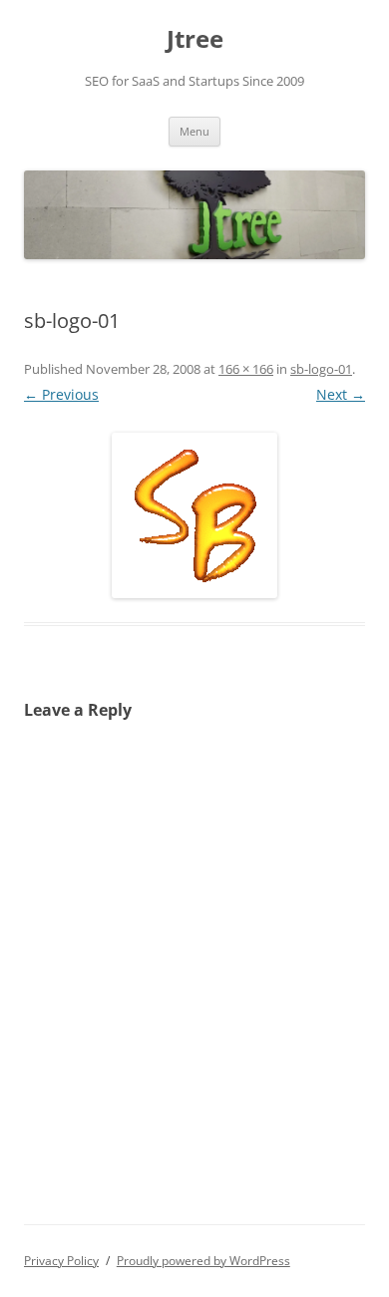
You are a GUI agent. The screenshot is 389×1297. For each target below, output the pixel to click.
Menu (194, 131)
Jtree (195, 39)
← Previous (61, 394)
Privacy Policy (61, 1260)
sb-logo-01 (321, 369)
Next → (340, 394)
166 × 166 (245, 369)
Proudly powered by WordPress (203, 1260)
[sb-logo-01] (194, 515)
